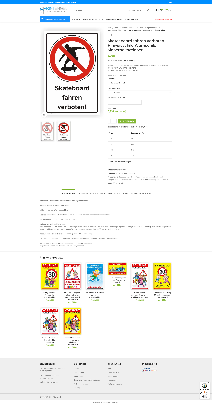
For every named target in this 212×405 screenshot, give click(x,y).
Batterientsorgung (115, 384)
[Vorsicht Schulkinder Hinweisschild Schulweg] (50, 321)
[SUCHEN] (148, 10)
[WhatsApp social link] (119, 183)
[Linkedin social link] (116, 183)
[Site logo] (54, 10)
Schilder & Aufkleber (128, 28)
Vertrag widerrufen (81, 384)
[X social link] (114, 183)
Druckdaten (78, 376)
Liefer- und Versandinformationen (87, 380)
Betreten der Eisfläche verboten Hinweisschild (95, 295)
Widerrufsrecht (113, 372)
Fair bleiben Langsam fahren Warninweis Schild (117, 280)
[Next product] (114, 35)
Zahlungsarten (79, 372)
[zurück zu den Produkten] (111, 35)
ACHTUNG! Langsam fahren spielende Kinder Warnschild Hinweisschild (72, 296)
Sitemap (77, 388)
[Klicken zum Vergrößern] (44, 114)
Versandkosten (129, 61)
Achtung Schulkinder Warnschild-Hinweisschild (50, 295)
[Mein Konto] (156, 10)
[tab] (68, 192)
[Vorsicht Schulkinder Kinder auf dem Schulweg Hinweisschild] (72, 321)
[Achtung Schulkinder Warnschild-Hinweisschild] (50, 276)
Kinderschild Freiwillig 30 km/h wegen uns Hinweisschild (162, 295)
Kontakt (77, 368)
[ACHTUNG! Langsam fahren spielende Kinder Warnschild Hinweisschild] (72, 276)
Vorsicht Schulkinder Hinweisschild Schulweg (50, 340)
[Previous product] (109, 35)
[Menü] (208, 383)
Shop (116, 28)
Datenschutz (113, 376)
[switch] (204, 396)
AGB (109, 368)
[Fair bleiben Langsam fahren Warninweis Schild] (117, 269)
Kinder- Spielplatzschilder (148, 28)
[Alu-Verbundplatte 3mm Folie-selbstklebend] (140, 83)
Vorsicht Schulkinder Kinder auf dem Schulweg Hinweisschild (72, 341)
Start (110, 28)
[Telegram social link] (122, 183)
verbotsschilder (162, 179)
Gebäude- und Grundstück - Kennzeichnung (136, 177)
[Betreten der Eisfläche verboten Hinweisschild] (95, 276)
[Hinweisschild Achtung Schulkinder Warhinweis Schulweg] (140, 276)
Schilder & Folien (128, 179)
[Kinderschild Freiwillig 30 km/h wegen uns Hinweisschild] (162, 276)
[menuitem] (89, 369)
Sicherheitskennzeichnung (145, 179)
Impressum (112, 380)
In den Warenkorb (127, 121)
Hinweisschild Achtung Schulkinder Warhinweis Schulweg (139, 295)
